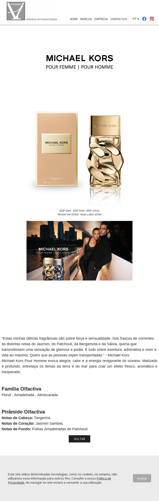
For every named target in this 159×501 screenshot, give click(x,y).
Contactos (118, 19)
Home (74, 19)
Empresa (101, 19)
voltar (79, 439)
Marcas (86, 19)
